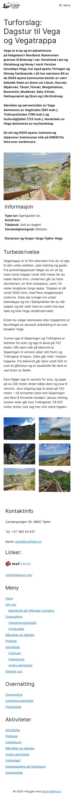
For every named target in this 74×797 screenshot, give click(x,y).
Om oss (10, 604)
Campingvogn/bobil (22, 623)
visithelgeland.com (18, 575)
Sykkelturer (16, 659)
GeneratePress (51, 791)
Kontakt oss (13, 671)
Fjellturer (14, 653)
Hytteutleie (16, 629)
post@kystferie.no (28, 541)
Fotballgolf (12, 760)
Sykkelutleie (14, 772)
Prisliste (11, 641)
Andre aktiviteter (20, 665)
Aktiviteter (12, 647)
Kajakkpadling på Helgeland (25, 766)
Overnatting (13, 617)
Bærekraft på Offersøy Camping (31, 610)
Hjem (9, 598)
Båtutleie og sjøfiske (19, 635)
